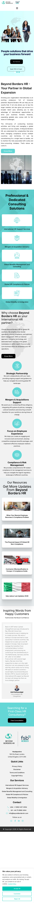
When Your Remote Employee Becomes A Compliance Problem (17, 516)
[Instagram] (23, 821)
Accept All (17, 888)
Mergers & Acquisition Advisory (17, 247)
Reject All (17, 899)
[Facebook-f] (15, 821)
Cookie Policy (12, 884)
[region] (17, 885)
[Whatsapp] (11, 821)
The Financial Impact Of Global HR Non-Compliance (17, 543)
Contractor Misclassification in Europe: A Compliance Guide (17, 570)
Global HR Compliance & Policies (17, 284)
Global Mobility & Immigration (17, 302)
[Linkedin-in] (19, 821)
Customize (17, 894)
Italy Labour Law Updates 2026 (17, 596)
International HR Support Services (17, 229)
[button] (17, 8)
